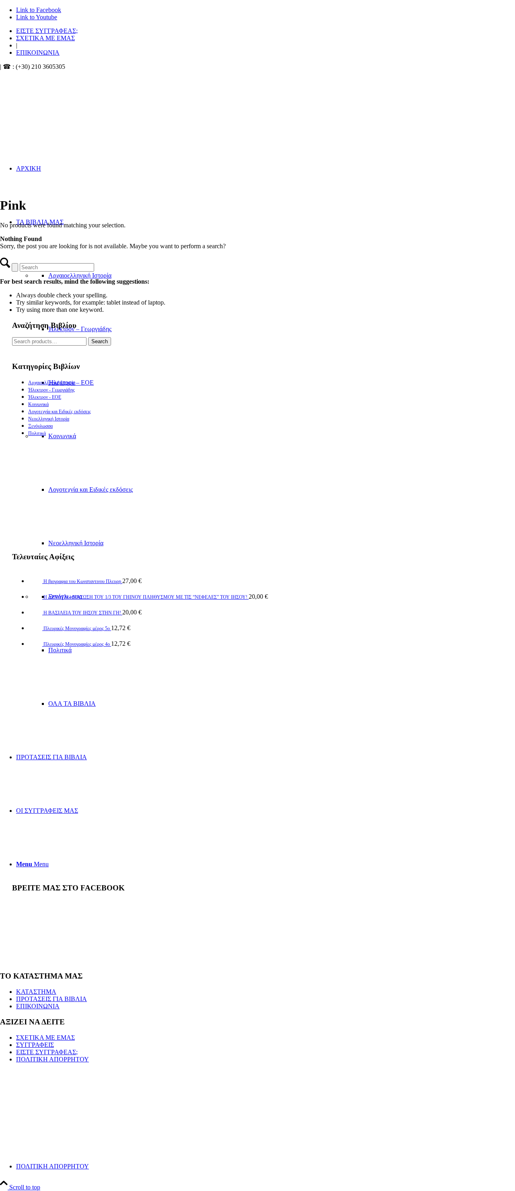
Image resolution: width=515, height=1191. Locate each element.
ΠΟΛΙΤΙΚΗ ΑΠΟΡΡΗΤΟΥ (52, 1059)
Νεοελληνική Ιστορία (48, 419)
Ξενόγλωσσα (40, 426)
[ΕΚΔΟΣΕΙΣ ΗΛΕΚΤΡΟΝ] (84, 108)
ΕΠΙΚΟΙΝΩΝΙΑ (38, 52)
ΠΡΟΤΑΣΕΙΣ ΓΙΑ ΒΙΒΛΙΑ (51, 998)
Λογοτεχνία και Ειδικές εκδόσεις (59, 411)
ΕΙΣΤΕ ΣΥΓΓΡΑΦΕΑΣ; (47, 30)
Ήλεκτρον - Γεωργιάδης (51, 390)
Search (99, 341)
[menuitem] (265, 31)
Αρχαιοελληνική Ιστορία (51, 382)
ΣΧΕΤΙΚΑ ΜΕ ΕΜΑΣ (45, 38)
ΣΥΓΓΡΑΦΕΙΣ (35, 1044)
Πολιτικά (37, 433)
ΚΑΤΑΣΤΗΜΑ (36, 991)
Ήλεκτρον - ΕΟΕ (44, 397)
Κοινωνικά (38, 404)
